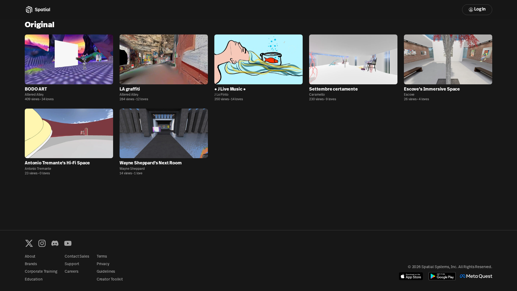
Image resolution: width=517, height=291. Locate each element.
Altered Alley (34, 94)
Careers (71, 272)
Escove (409, 94)
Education (34, 280)
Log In (479, 9)
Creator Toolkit (110, 280)
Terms (102, 257)
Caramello (317, 94)
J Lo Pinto (221, 94)
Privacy (103, 264)
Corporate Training (41, 272)
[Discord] (55, 243)
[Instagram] (42, 243)
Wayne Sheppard (132, 169)
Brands (31, 264)
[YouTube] (68, 243)
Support (72, 264)
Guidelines (106, 272)
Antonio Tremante (38, 169)
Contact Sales (77, 257)
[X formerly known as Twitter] (29, 243)
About (30, 257)
